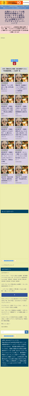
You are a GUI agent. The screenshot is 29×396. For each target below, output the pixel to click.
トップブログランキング (7, 265)
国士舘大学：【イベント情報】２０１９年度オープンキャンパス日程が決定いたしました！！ (21, 156)
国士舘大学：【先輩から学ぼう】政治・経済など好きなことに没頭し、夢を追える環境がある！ (7, 110)
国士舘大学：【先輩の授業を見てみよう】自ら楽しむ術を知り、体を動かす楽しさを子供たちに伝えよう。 (21, 133)
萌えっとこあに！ (5, 323)
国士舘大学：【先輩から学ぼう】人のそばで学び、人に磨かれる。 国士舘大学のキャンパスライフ (7, 133)
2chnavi (3, 37)
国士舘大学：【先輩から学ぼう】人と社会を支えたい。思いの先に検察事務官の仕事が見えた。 (21, 110)
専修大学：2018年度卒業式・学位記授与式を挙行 (21, 178)
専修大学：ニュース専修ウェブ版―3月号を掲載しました (7, 87)
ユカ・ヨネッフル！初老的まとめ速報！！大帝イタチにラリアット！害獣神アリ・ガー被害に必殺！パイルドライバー (14, 312)
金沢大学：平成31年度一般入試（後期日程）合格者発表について (7, 178)
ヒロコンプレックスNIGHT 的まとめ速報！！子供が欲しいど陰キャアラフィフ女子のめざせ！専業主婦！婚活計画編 (14, 318)
